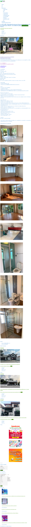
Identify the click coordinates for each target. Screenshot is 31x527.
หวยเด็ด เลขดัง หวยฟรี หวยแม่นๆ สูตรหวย (6, 22)
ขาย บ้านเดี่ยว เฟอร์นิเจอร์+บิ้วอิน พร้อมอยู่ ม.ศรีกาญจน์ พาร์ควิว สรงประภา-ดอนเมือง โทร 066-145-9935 (13, 417)
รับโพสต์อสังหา (3, 21)
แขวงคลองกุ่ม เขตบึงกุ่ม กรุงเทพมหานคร (5, 366)
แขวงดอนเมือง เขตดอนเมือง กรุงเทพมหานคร (5, 419)
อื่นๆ (3, 20)
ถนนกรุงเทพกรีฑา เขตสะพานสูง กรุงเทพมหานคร (6, 28)
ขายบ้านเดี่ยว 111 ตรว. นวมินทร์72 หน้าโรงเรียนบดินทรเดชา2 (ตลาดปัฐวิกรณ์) (10, 364)
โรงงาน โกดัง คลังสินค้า (5, 16)
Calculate (2, 470)
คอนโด (4, 10)
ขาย (2, 5)
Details (11, 366)
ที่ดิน (3, 11)
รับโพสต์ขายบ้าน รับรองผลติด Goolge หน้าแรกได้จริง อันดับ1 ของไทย (9, 509)
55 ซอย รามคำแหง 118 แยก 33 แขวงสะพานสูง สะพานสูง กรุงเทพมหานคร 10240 (10, 392)
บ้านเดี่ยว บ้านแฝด (5, 9)
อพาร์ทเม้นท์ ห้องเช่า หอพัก (6, 15)
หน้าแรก (3, 4)
